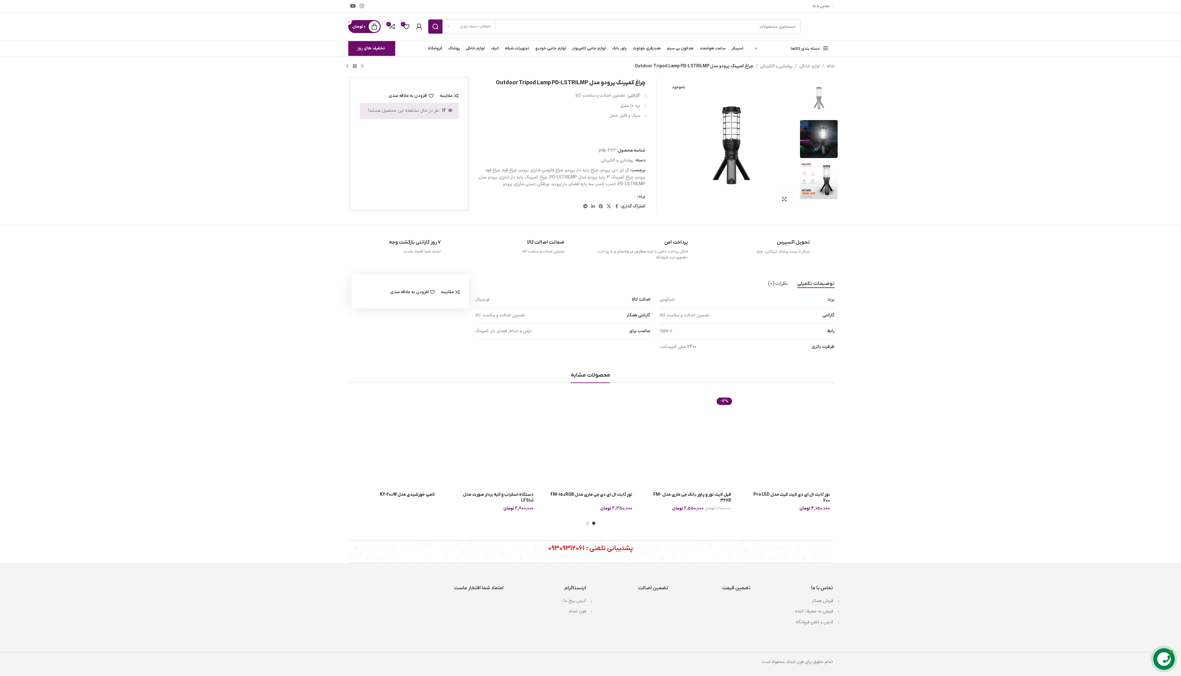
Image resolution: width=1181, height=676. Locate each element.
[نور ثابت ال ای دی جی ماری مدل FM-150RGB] (590, 441)
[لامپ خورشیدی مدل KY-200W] (393, 441)
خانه (831, 66)
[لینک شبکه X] (609, 206)
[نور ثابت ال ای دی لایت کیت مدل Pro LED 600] (788, 441)
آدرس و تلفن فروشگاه (814, 622)
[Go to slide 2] (587, 523)
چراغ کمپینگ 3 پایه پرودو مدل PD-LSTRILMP (592, 177)
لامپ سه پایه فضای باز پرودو (578, 184)
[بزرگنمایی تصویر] (784, 199)
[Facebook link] (616, 206)
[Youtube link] (353, 6)
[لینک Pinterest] (601, 206)
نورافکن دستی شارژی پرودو (526, 184)
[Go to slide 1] (593, 523)
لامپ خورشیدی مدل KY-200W (407, 495)
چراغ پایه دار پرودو (581, 170)
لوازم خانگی (809, 66)
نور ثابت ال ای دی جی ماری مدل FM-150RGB (591, 495)
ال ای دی (620, 170)
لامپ (611, 184)
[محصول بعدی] (347, 66)
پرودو (605, 170)
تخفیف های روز (371, 48)
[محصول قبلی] (362, 66)
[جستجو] (435, 26)
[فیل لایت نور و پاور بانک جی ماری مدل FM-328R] (689, 441)
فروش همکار (822, 601)
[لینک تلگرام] (585, 206)
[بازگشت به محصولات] (354, 66)
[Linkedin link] (593, 206)
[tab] (816, 283)
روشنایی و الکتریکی (776, 66)
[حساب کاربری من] (419, 26)
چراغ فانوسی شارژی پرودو (541, 170)
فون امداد (577, 611)
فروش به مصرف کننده (814, 611)
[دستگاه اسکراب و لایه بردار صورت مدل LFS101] (492, 441)
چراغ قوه (509, 170)
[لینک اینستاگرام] (362, 6)
